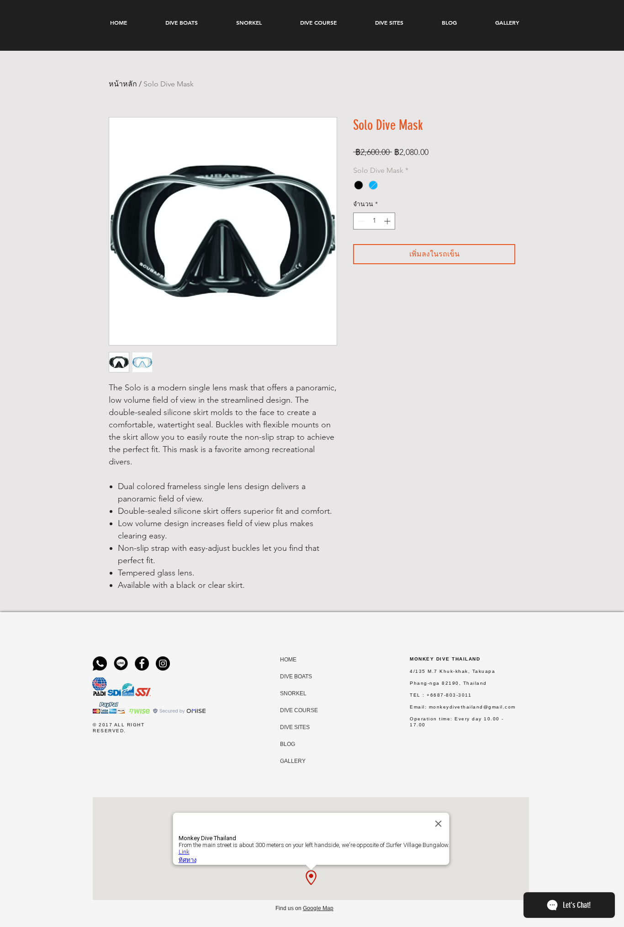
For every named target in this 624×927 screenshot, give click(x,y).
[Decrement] (360, 221)
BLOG (287, 744)
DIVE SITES (288, 727)
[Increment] (388, 221)
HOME (288, 659)
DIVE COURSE (288, 710)
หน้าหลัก (123, 84)
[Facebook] (142, 663)
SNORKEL (288, 693)
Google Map (318, 908)
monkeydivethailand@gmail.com (472, 706)
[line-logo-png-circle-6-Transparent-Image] (121, 663)
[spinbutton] (374, 221)
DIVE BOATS (288, 676)
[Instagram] (163, 663)
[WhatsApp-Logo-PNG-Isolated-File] (100, 663)
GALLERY (288, 761)
